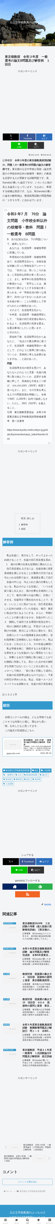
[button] (36, 145)
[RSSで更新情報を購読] (27, 894)
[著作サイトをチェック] (14, 887)
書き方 (45, 775)
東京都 (8, 779)
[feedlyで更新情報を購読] (40, 887)
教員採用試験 (31, 775)
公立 (20, 775)
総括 (23, 529)
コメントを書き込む (27, 1182)
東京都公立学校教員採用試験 (18, 770)
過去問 (37, 779)
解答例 (24, 524)
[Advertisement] (27, 101)
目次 (23, 518)
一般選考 (9, 775)
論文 (36, 770)
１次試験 (47, 770)
